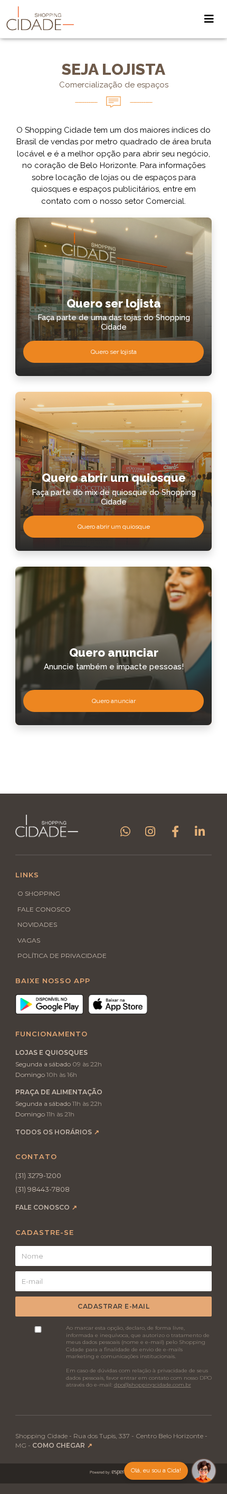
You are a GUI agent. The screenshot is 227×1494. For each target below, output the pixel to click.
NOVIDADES (37, 924)
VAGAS (28, 940)
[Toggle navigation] (209, 19)
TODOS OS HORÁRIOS (57, 1132)
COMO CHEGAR (62, 1445)
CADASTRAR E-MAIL (113, 1306)
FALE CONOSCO (44, 909)
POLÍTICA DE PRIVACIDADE (62, 955)
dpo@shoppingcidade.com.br (152, 1384)
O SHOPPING (38, 893)
